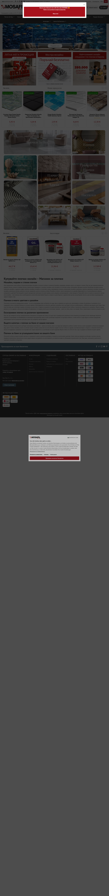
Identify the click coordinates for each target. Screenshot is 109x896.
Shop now (55, 13)
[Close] (84, 5)
